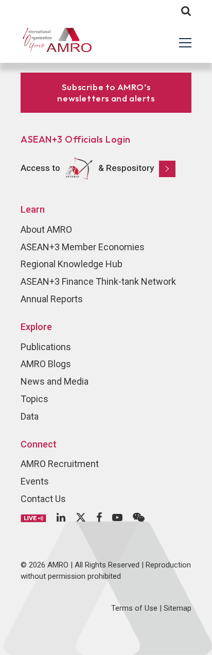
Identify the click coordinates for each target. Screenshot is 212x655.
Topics (34, 398)
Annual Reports (52, 299)
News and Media (55, 381)
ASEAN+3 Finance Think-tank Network (98, 281)
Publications (46, 346)
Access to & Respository (87, 168)
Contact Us (43, 498)
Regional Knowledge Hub (71, 263)
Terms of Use (134, 608)
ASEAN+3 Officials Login (76, 139)
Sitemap (177, 608)
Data (30, 416)
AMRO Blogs (46, 363)
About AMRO (46, 229)
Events (35, 481)
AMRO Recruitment (60, 463)
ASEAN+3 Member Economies (83, 247)
